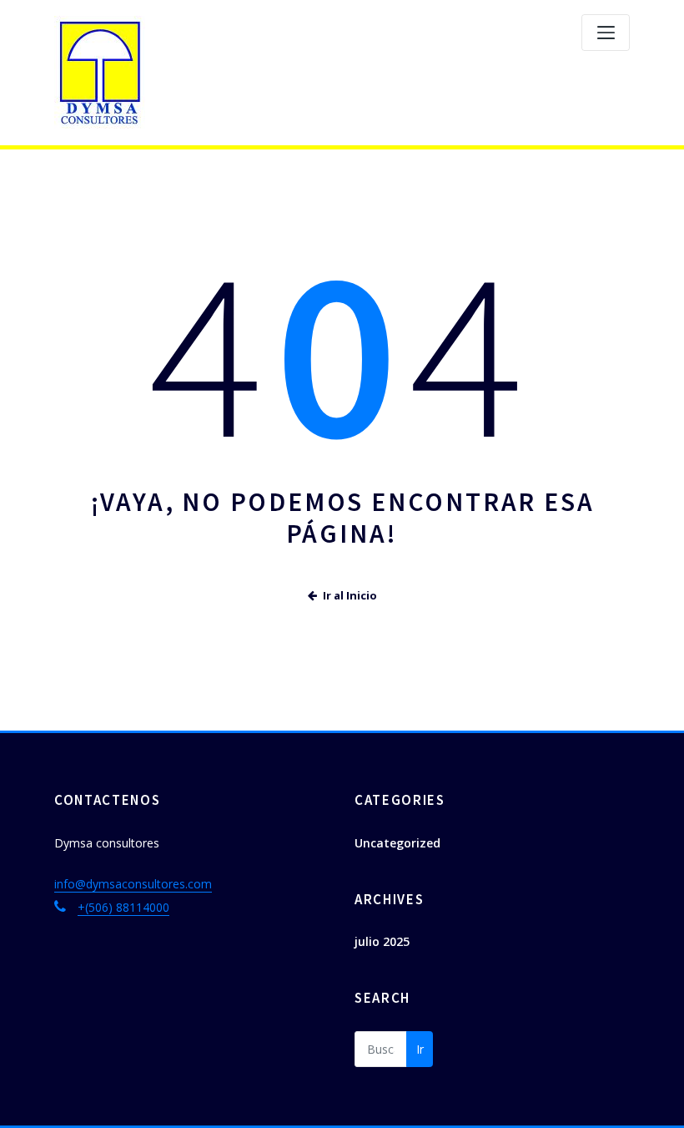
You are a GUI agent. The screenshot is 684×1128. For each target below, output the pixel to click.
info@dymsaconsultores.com (133, 884)
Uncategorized (397, 843)
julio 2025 (382, 941)
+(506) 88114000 (123, 907)
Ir (420, 1049)
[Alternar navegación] (605, 32)
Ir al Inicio (350, 595)
